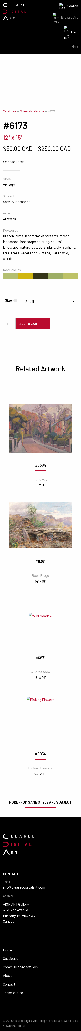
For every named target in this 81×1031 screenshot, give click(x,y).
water (56, 253)
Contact (9, 984)
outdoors (38, 247)
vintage (44, 253)
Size (10, 300)
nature (25, 247)
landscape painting (34, 241)
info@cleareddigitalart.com (24, 887)
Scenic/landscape (32, 111)
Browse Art (69, 17)
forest (64, 236)
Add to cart (29, 323)
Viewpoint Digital (14, 1025)
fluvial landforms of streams (36, 236)
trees (15, 253)
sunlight (69, 247)
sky (58, 247)
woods (8, 258)
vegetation (29, 253)
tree (6, 253)
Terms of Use (13, 992)
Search (72, 6)
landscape (11, 241)
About (7, 975)
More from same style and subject (40, 802)
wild (65, 253)
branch (8, 236)
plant (51, 247)
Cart (74, 32)
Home (7, 950)
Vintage (9, 185)
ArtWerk (9, 219)
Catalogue (10, 111)
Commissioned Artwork (20, 967)
